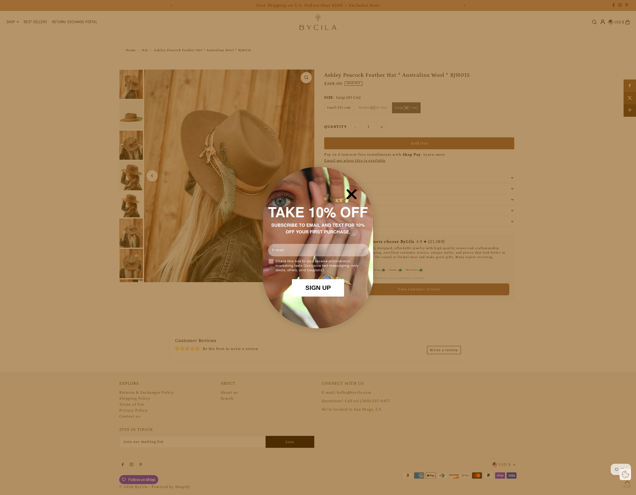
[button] (625, 474)
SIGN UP (318, 287)
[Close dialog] (351, 194)
